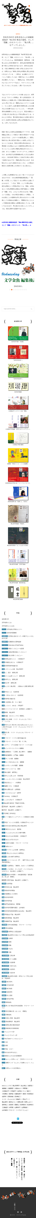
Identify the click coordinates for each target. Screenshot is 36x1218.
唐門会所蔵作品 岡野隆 (11, 904)
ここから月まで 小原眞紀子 (12, 800)
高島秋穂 (10, 1096)
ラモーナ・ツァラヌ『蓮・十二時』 (15, 741)
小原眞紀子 (5, 1091)
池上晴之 (24, 1085)
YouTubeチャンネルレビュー (12, 1039)
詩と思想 (7, 995)
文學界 (7, 938)
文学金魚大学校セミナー (12, 629)
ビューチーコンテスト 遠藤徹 (13, 748)
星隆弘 (17, 1104)
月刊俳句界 (8, 985)
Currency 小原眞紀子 (10, 796)
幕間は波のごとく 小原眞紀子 (13, 659)
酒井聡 (11, 1093)
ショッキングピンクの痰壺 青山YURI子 (16, 779)
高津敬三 (17, 1096)
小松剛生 (5, 1093)
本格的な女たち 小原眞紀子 (12, 662)
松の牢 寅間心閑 (9, 683)
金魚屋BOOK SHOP (15, 1206)
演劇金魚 (6, 1015)
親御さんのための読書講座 (12, 1056)
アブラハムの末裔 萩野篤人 (13, 850)
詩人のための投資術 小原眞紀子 (14, 836)
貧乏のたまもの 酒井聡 (11, 829)
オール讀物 (9, 959)
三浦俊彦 (5, 1107)
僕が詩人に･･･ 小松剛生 (11, 783)
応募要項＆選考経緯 (11, 642)
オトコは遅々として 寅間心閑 (13, 676)
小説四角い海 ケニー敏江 (12, 702)
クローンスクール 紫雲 (11, 769)
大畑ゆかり (18, 1088)
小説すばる (9, 966)
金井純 (19, 1091)
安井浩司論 (7, 901)
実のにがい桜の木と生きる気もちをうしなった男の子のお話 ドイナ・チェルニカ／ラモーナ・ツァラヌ (18, 727)
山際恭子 (17, 1107)
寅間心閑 (20, 1102)
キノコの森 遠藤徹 (10, 759)
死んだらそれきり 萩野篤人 (13, 853)
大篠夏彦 (10, 1088)
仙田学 (4, 1096)
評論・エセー (7, 1049)
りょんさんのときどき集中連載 (13, 833)
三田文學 (8, 956)
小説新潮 (8, 962)
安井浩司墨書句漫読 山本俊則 (13, 908)
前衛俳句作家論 (8, 890)
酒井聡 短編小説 (8, 699)
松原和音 (30, 1104)
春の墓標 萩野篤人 (10, 772)
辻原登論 (7, 884)
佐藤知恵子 (18, 1093)
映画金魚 (6, 1002)
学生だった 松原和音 (10, 692)
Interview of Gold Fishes (12, 645)
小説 (5, 1042)
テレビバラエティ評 (9, 1035)
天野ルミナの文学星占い (11, 1068)
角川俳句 (7, 982)
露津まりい (12, 1102)
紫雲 (24, 1093)
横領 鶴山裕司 (8, 712)
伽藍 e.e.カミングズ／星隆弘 (13, 716)
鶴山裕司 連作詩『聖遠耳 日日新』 (14, 803)
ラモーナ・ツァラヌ (15, 1110)
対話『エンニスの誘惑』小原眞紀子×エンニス (18, 822)
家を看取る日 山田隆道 (11, 789)
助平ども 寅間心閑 (10, 679)
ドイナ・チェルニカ (8, 1099)
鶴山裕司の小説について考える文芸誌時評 (18, 935)
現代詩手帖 (8, 999)
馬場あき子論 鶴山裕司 (11, 914)
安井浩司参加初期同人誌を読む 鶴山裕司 (17, 911)
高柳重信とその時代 (10, 894)
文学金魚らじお (7, 622)
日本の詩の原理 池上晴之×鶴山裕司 (14, 826)
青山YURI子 (16, 1085)
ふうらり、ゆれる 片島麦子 (12, 706)
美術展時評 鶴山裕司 (11, 1021)
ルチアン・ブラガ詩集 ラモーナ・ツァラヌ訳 (17, 745)
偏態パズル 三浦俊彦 (10, 786)
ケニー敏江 (26, 1091)
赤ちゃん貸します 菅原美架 (12, 776)
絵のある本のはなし (10, 1052)
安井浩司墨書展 (9, 633)
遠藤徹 (4, 1088)
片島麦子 (13, 1091)
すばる (7, 949)
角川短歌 (7, 989)
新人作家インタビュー (12, 655)
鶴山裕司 (5, 1102)
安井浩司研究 (7, 897)
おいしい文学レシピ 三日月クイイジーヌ (17, 1059)
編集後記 (18, 34)
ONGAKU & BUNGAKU (10, 1028)
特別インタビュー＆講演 (13, 649)
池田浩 (30, 1085)
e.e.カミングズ (6, 1085)
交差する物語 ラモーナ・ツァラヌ (15, 843)
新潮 (6, 942)
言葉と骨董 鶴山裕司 (11, 1018)
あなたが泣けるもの (10, 840)
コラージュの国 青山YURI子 (12, 669)
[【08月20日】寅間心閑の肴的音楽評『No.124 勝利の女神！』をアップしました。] (18, 263)
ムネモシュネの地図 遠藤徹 (12, 765)
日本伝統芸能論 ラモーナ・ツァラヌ (16, 925)
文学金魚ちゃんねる (8, 626)
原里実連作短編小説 (10, 666)
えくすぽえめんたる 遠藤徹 (13, 762)
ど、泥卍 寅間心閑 (10, 673)
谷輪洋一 (19, 1099)
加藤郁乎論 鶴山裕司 (10, 921)
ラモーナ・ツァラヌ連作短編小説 (14, 738)
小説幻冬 (8, 973)
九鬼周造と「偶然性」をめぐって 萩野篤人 (20, 866)
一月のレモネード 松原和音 (12, 695)
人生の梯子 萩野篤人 (11, 857)
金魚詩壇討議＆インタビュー (14, 652)
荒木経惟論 (7, 928)
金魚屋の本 (5, 619)
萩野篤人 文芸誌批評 (11, 932)
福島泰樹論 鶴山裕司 (10, 918)
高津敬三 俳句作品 (9, 813)
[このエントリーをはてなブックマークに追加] (18, 1119)
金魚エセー (7, 846)
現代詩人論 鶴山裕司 (10, 887)
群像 (6, 945)
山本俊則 (5, 1110)
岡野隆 (25, 1088)
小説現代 (8, 969)
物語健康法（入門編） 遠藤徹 (13, 755)
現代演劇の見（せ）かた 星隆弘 (14, 1011)
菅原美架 (30, 1093)
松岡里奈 (23, 1104)
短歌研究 (7, 992)
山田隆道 (24, 1107)
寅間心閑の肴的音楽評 (11, 1025)
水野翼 (11, 1107)
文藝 (6, 952)
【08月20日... (18, 286)
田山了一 (26, 1099)
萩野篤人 (5, 1104)
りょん (25, 1110)
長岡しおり (27, 1102)
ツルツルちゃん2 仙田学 (11, 793)
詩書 (5, 1045)
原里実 (11, 1104)
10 (26, 289)
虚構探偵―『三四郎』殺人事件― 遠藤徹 (17, 752)
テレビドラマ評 (8, 1032)
